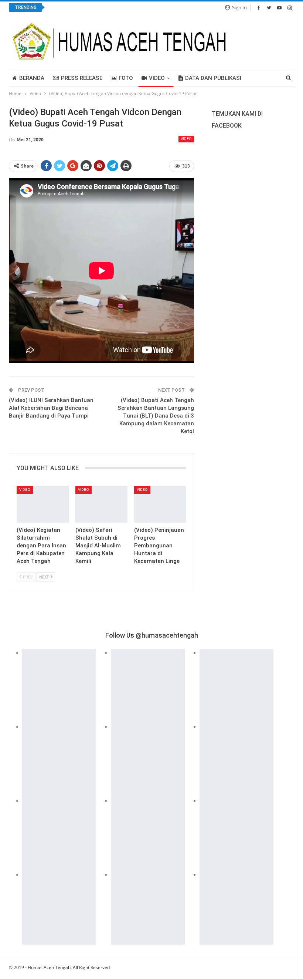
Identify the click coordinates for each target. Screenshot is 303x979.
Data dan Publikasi (213, 78)
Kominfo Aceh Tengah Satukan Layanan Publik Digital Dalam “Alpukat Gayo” (144, 7)
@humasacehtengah (167, 635)
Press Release (81, 78)
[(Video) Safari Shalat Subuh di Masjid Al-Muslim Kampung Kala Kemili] (101, 504)
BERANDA (31, 78)
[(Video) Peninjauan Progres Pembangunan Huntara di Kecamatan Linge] (160, 504)
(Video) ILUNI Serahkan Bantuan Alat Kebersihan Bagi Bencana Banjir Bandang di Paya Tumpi (51, 408)
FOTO (126, 78)
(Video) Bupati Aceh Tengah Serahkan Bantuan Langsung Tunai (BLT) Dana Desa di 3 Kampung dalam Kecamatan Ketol (156, 416)
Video (157, 78)
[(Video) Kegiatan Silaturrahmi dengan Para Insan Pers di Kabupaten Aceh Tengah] (43, 504)
